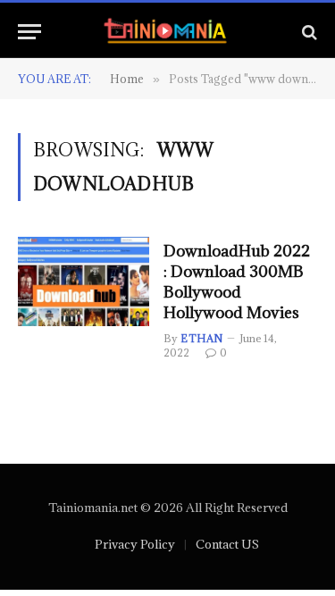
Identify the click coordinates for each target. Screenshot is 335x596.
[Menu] (29, 32)
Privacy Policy (135, 544)
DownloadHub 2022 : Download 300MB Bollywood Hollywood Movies (236, 281)
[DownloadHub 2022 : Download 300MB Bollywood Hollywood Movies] (83, 281)
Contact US (227, 544)
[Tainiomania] (167, 32)
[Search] (307, 32)
